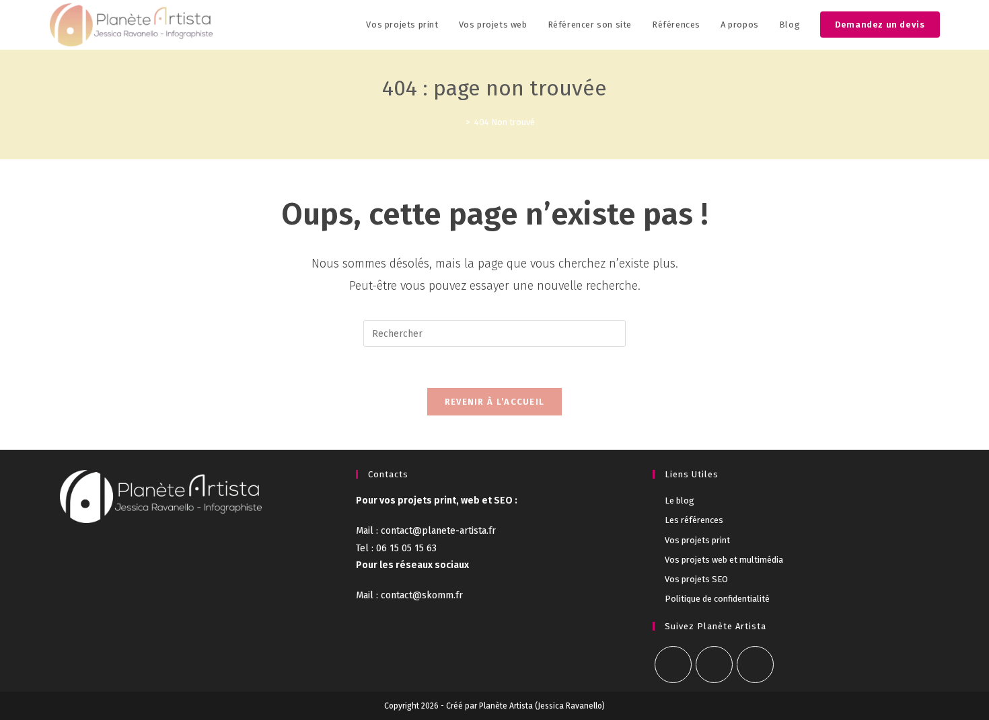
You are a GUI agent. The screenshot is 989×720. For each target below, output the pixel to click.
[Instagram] (714, 664)
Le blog (679, 500)
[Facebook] (673, 664)
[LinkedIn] (755, 664)
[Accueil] (458, 122)
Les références (694, 520)
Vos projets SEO (696, 579)
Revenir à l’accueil (495, 402)
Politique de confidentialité (717, 599)
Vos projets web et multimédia (724, 560)
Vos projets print (697, 540)
